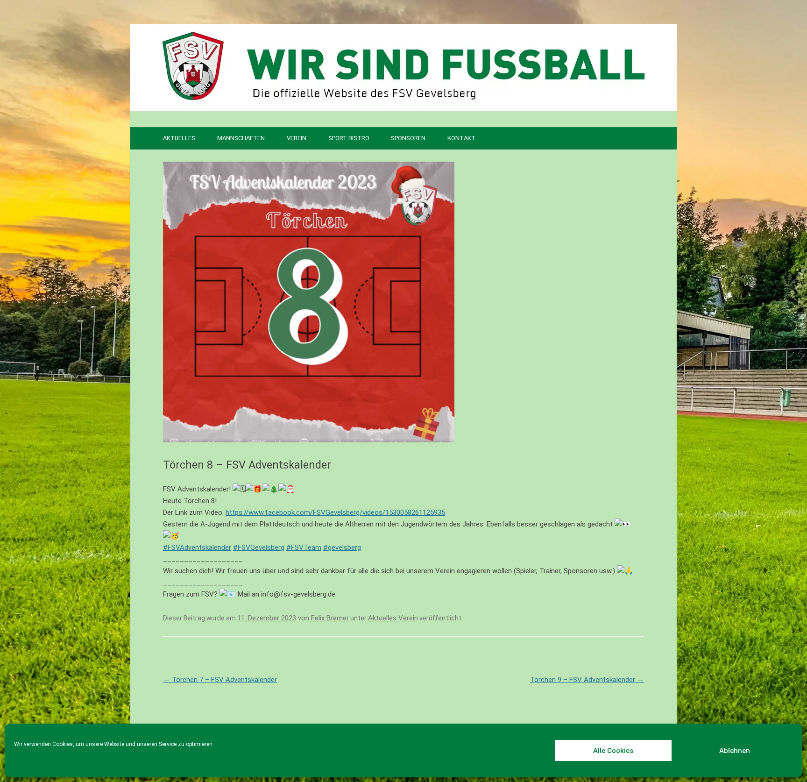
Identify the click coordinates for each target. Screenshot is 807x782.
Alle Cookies (613, 750)
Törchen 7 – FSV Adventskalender (220, 679)
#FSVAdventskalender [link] (197, 547)
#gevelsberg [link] (342, 547)
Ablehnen (734, 750)
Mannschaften (241, 138)
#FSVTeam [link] (303, 547)
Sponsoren (408, 138)
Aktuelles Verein (393, 618)
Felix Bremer (330, 618)
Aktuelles (179, 138)
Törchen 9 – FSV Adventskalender (587, 679)
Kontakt (461, 138)
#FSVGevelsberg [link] (258, 547)
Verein (296, 138)
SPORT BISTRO (348, 138)
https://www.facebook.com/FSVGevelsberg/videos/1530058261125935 (335, 512)
